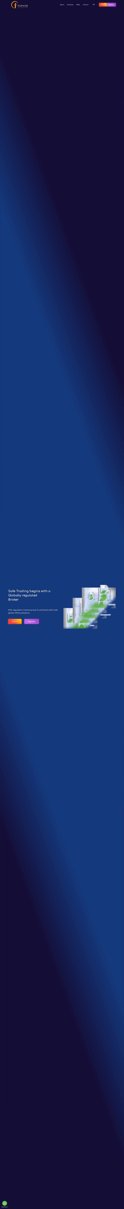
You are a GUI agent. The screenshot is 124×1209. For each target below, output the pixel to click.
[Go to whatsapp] (4, 1203)
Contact (85, 4)
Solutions (70, 4)
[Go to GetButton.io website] (5, 1207)
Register (111, 4)
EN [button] (94, 4)
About (62, 4)
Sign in (103, 4)
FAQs (78, 4)
